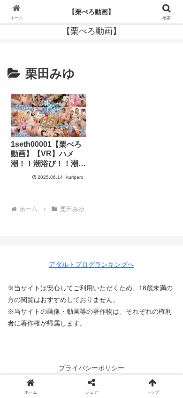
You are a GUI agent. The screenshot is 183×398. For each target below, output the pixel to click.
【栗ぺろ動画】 (91, 12)
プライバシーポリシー (91, 368)
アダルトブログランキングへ (91, 264)
